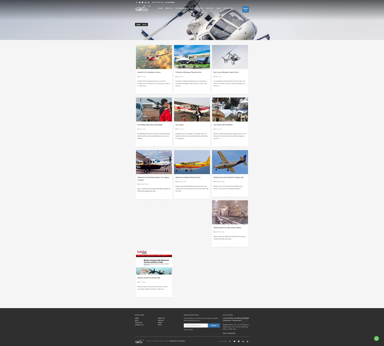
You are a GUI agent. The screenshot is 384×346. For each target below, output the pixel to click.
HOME (160, 8)
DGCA (160, 325)
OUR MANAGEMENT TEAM (184, 8)
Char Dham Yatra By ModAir (223, 125)
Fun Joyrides (180, 125)
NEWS (218, 8)
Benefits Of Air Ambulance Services (149, 72)
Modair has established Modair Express (188, 177)
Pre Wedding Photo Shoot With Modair (150, 125)
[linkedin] (145, 2)
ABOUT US (168, 8)
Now (245, 9)
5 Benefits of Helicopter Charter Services (188, 72)
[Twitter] (139, 2)
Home (138, 25)
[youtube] (148, 2)
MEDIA (160, 323)
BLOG (136, 320)
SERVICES (199, 8)
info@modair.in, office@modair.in (232, 320)
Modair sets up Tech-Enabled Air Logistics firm (229, 177)
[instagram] (238, 341)
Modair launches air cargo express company (227, 227)
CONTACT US (228, 8)
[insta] (142, 2)
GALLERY (161, 320)
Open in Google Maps (229, 333)
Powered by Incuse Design (177, 341)
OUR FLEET (210, 8)
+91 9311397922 (169, 2)
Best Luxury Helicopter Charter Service (226, 72)
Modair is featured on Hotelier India (149, 278)
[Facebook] (136, 2)
